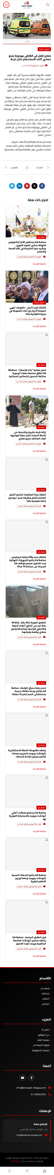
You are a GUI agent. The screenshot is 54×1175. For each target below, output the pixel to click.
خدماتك (45, 993)
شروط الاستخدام (41, 1045)
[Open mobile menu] (6, 5)
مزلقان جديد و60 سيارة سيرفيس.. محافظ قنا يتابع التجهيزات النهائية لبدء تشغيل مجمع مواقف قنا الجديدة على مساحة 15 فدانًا (27, 562)
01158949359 (38, 1094)
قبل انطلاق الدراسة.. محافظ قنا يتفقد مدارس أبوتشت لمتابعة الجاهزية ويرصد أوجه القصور (29, 940)
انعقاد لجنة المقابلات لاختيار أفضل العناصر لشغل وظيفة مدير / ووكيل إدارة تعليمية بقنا (27, 497)
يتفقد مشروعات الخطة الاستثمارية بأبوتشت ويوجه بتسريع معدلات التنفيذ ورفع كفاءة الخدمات (27, 753)
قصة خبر (41, 237)
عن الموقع (43, 1035)
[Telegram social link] (12, 186)
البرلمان (45, 1003)
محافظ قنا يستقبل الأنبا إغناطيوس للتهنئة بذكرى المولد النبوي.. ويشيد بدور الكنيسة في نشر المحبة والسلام (27, 247)
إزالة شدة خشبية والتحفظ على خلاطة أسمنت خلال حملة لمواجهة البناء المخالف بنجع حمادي (28, 435)
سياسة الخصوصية (40, 1050)
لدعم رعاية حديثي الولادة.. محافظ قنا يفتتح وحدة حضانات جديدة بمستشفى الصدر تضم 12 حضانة (28, 691)
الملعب (45, 998)
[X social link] (35, 186)
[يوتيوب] (22, 1077)
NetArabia (15, 1161)
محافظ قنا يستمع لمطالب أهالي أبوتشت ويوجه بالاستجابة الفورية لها (27, 815)
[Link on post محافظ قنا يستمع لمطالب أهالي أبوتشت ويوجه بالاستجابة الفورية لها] (27, 792)
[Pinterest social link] (27, 186)
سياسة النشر (43, 1040)
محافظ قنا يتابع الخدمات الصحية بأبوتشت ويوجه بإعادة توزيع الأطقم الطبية (29, 878)
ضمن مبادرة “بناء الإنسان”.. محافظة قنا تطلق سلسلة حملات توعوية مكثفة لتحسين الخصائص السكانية (27, 373)
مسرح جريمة (44, 49)
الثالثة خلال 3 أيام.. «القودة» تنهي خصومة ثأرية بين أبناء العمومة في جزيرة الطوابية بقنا (27, 310)
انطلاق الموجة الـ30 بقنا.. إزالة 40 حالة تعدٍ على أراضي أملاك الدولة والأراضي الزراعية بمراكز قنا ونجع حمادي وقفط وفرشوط (28, 627)
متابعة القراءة (39, 264)
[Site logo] (27, 4)
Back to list (27, 168)
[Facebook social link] (42, 186)
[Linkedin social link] (19, 186)
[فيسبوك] (31, 1077)
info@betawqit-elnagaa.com (31, 1088)
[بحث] (47, 5)
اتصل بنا (45, 1029)
